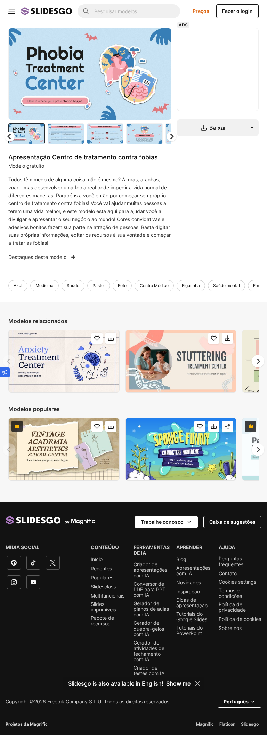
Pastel (98, 285)
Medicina (44, 285)
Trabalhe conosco (162, 522)
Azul (18, 285)
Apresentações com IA (193, 570)
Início (97, 559)
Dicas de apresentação (192, 602)
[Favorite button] (141, 39)
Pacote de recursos (102, 620)
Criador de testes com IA (149, 670)
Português (236, 701)
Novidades (188, 582)
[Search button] (86, 11)
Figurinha (191, 285)
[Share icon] (160, 39)
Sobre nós (230, 628)
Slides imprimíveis (103, 606)
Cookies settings (237, 582)
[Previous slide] (9, 361)
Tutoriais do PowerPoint (189, 630)
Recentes (101, 568)
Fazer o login (237, 11)
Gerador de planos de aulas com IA (151, 609)
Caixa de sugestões (232, 522)
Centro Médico (154, 285)
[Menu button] (11, 11)
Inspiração (188, 591)
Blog (181, 559)
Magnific (205, 724)
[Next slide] (161, 74)
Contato (228, 573)
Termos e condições (230, 593)
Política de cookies (240, 619)
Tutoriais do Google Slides (191, 616)
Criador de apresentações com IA (150, 570)
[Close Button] (197, 683)
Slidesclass (103, 587)
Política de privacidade (232, 607)
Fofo (122, 285)
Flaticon (227, 724)
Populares (102, 577)
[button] (171, 136)
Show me (178, 683)
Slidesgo (250, 724)
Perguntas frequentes (231, 561)
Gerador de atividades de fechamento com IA (149, 651)
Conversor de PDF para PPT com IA (149, 589)
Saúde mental (226, 285)
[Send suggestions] (5, 372)
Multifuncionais (107, 596)
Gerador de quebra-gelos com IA (149, 628)
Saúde (73, 285)
